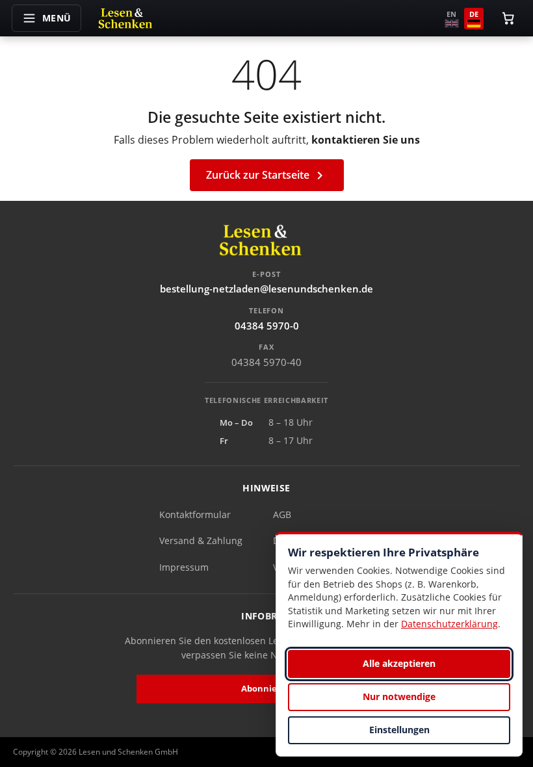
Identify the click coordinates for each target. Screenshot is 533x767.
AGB (282, 514)
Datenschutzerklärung (449, 624)
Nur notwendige (399, 696)
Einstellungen (399, 729)
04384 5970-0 (267, 325)
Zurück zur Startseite (267, 176)
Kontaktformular (195, 514)
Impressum (184, 567)
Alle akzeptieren (399, 663)
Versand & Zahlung (200, 540)
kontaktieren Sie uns (365, 140)
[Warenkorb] (508, 18)
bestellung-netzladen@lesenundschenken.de (266, 288)
